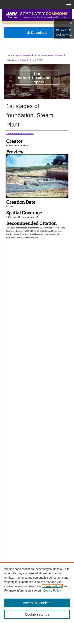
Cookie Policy (52, 590)
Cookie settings (52, 586)
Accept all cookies (37, 603)
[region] (37, 592)
